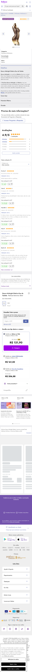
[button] (16, 348)
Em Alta (6, 588)
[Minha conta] (26, 2)
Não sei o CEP (7, 324)
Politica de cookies (9, 656)
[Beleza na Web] (4, 2)
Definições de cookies (13, 659)
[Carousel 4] (16, 423)
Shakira (11, 13)
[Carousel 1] (12, 423)
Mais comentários (5, 269)
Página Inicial (4, 13)
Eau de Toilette (4, 57)
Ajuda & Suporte (8, 569)
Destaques (7, 581)
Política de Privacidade (15, 522)
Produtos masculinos (23, 512)
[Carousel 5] (19, 47)
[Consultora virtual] (26, 6)
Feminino (3, 15)
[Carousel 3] (15, 423)
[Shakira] (6, 298)
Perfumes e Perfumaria (20, 13)
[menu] (2, 6)
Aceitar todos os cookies (13, 669)
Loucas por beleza (9, 601)
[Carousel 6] (19, 423)
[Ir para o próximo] (28, 33)
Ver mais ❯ (28, 433)
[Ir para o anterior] (3, 33)
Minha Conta (7, 595)
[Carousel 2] (15, 47)
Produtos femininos (10, 512)
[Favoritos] (30, 2)
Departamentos (8, 575)
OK (26, 321)
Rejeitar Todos (13, 664)
